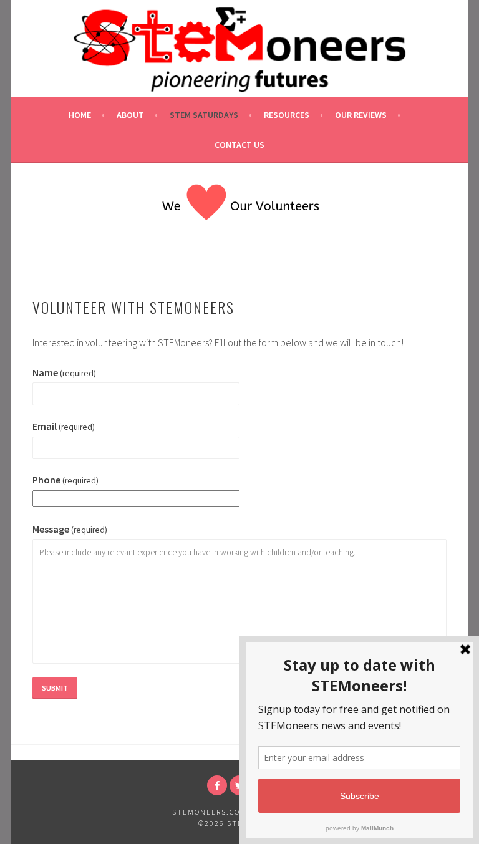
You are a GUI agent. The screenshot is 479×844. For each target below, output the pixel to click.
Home (80, 114)
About (130, 114)
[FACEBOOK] (217, 785)
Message (69, 529)
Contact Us (239, 144)
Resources (286, 114)
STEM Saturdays (204, 114)
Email (63, 426)
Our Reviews (361, 114)
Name (64, 372)
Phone (65, 479)
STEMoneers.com (209, 812)
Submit (55, 687)
